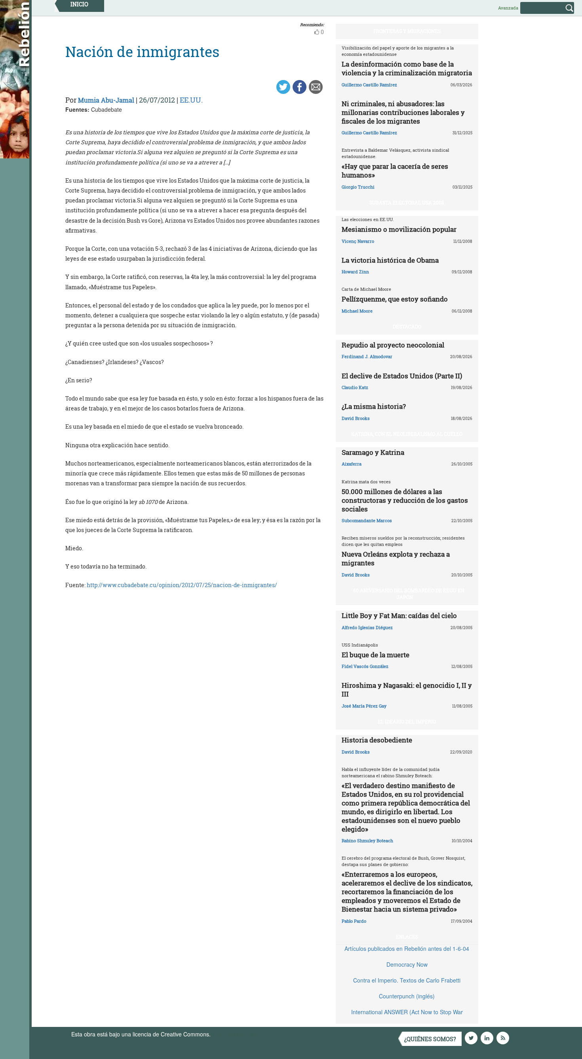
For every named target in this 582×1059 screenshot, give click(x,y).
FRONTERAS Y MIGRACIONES (407, 31)
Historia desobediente (377, 739)
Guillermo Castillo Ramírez (369, 85)
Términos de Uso (233, 1034)
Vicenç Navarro (358, 241)
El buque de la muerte (375, 654)
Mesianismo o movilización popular (399, 229)
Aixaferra (351, 464)
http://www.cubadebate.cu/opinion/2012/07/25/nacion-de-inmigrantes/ (182, 585)
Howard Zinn (355, 272)
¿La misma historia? (374, 406)
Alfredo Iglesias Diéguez (367, 627)
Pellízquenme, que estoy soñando (395, 298)
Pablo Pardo (354, 921)
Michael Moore (357, 311)
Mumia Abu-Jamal (106, 100)
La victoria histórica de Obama (390, 260)
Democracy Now (407, 964)
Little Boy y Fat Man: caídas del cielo (399, 615)
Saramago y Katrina (373, 452)
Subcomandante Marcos (367, 520)
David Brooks (356, 418)
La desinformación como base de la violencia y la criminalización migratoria (407, 68)
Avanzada (508, 8)
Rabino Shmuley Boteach (367, 840)
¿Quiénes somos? (430, 1039)
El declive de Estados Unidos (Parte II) (402, 375)
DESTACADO (407, 326)
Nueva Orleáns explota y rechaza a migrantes (396, 558)
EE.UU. (191, 100)
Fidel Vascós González (365, 666)
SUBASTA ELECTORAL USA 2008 (406, 202)
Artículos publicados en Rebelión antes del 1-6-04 (406, 948)
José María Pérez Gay (364, 706)
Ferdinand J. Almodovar (367, 356)
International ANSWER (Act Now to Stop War (407, 1012)
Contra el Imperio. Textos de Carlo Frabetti (406, 980)
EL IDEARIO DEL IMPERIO (407, 721)
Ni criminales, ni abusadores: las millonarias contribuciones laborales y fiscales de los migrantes (403, 112)
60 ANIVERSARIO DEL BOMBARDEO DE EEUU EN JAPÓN (408, 593)
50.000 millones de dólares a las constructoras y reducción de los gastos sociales (405, 500)
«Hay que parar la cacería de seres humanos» (395, 170)
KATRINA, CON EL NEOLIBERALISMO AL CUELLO (406, 434)
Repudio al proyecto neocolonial (393, 344)
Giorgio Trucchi (358, 187)
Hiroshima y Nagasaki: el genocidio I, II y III (407, 689)
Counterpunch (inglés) (407, 996)
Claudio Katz (355, 387)
